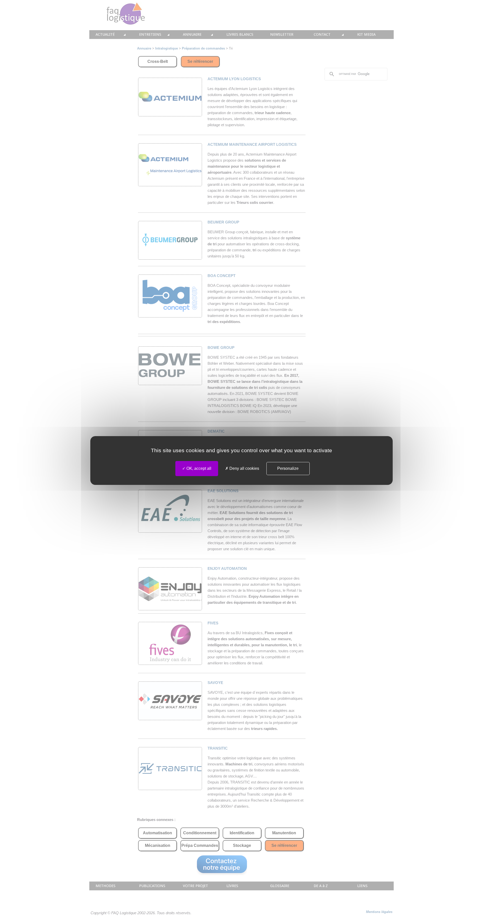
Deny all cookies (243, 468)
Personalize (288, 468)
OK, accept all (198, 468)
